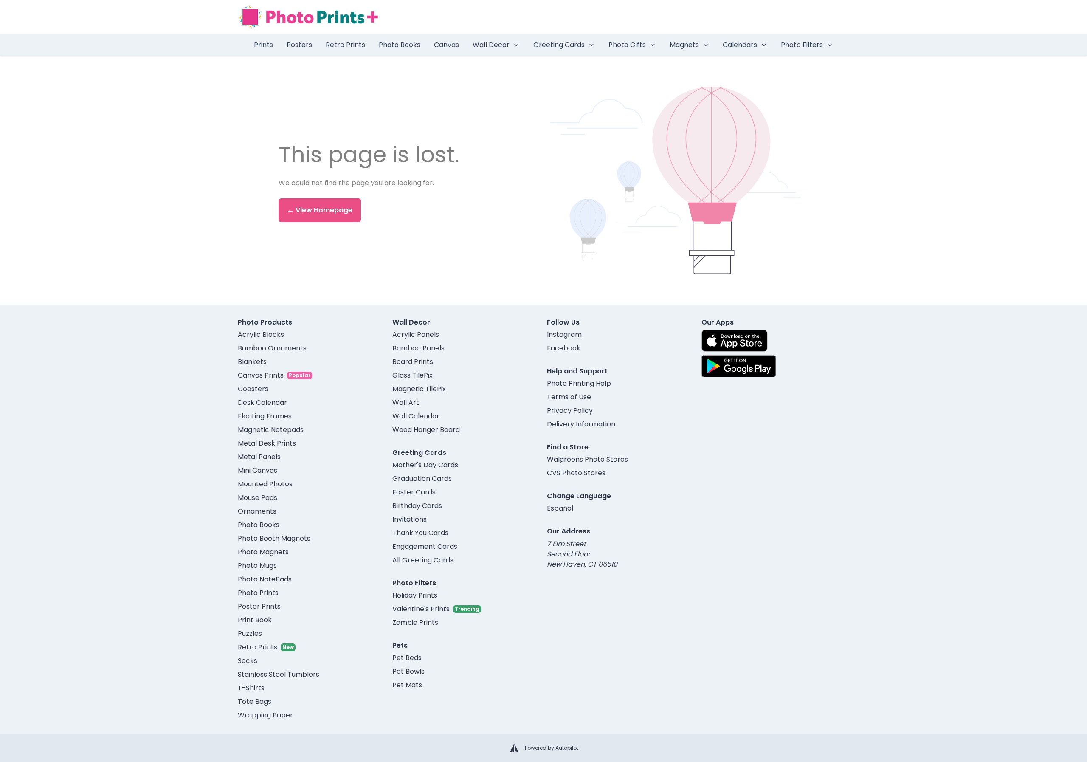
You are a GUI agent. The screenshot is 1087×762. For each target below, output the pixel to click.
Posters (299, 45)
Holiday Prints (414, 595)
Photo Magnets (263, 552)
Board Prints (412, 362)
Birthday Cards (417, 506)
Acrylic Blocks (261, 334)
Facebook (563, 348)
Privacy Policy (570, 410)
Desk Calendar (262, 402)
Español (560, 508)
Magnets (684, 45)
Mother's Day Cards (425, 465)
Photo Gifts (627, 45)
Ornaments (257, 511)
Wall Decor (491, 45)
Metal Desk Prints (267, 443)
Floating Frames (265, 416)
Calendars (740, 45)
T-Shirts (251, 688)
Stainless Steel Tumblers (278, 674)
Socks (247, 661)
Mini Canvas (257, 470)
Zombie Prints (415, 622)
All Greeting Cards (422, 560)
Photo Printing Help (579, 383)
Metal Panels (259, 457)
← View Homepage (319, 210)
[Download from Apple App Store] (734, 341)
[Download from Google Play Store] (738, 366)
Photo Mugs (257, 565)
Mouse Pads (257, 497)
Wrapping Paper (265, 715)
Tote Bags (254, 701)
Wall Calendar (415, 416)
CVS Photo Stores (576, 473)
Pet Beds (407, 658)
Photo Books (399, 45)
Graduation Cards (422, 478)
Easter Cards (414, 492)
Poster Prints (259, 606)
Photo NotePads (265, 579)
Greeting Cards (559, 45)
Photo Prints (258, 593)
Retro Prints (345, 45)
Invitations (409, 519)
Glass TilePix (412, 375)
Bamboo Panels (418, 348)
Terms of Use (569, 397)
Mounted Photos (265, 484)
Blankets (252, 362)
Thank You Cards (420, 533)
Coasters (253, 389)
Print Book (255, 620)
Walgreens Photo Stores (587, 459)
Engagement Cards (424, 546)
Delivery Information (581, 424)
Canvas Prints (261, 375)
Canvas (446, 45)
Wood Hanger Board (426, 430)
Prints (263, 45)
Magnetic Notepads (271, 430)
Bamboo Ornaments (272, 348)
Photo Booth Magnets (274, 538)
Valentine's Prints (421, 609)
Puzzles (250, 633)
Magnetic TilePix (419, 389)
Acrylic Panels (415, 334)
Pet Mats (407, 685)
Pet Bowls (408, 671)
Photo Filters (802, 45)
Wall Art (405, 402)
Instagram (564, 334)
